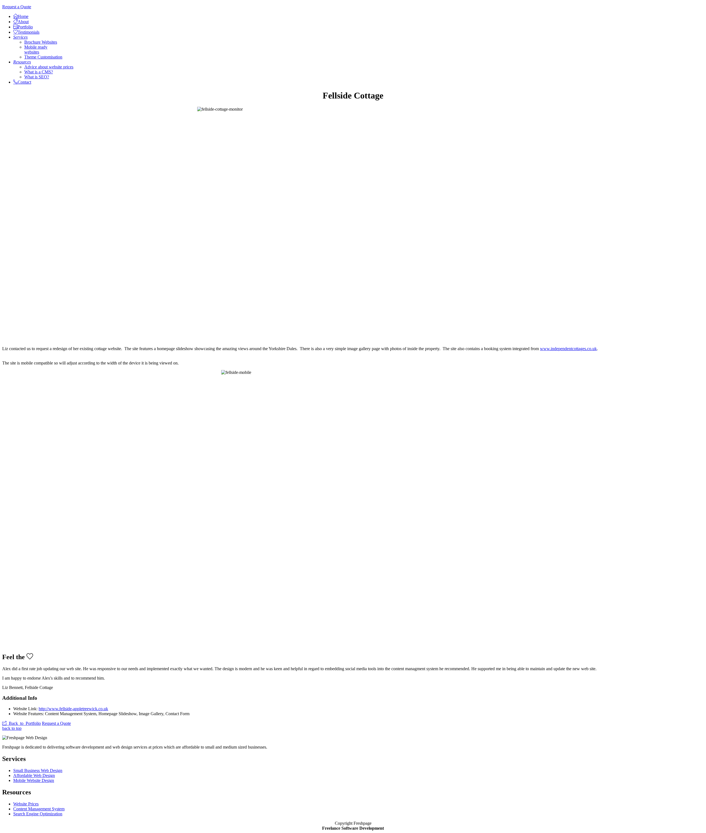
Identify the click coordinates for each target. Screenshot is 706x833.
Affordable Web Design (34, 775)
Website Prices (26, 804)
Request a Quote (16, 6)
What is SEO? (36, 76)
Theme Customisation (43, 57)
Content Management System (39, 809)
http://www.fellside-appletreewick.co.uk (73, 708)
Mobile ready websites (35, 49)
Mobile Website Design (33, 780)
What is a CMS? (38, 72)
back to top (12, 728)
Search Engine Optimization (37, 813)
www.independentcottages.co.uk (568, 348)
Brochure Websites (40, 42)
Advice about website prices (48, 67)
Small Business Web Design (37, 770)
